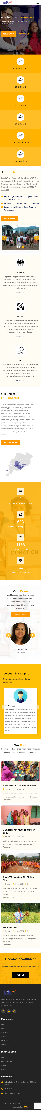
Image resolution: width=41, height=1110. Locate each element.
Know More (9, 219)
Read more (19, 292)
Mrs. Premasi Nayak (20, 649)
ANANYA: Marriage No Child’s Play (18, 878)
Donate (3, 1057)
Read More (9, 442)
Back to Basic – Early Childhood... (20, 785)
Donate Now (8, 34)
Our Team (4, 1033)
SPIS (25, 1107)
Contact (4, 1044)
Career (3, 1065)
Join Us (20, 975)
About (3, 1025)
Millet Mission (10, 927)
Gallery (4, 1037)
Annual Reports (7, 1061)
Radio (3, 1069)
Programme (5, 1041)
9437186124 (8, 1089)
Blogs (3, 1029)
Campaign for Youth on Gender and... (19, 831)
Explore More (20, 614)
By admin (8, 789)
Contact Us (24, 34)
